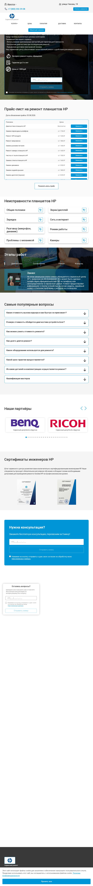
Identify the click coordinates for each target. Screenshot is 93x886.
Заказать (79, 126)
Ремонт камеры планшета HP (17, 151)
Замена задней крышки (14, 170)
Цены (30, 23)
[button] (81, 408)
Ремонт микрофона (13, 141)
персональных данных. (65, 92)
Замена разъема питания (15, 146)
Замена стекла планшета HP (16, 160)
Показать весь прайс (46, 186)
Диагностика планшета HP (16, 126)
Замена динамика (12, 165)
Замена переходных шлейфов (17, 131)
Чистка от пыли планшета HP (17, 155)
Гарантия (43, 23)
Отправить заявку (46, 87)
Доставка (62, 23)
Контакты (78, 23)
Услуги (14, 23)
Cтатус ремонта (81, 9)
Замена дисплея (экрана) (15, 175)
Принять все (46, 881)
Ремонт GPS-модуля (13, 136)
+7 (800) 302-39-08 (16, 9)
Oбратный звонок (37, 30)
